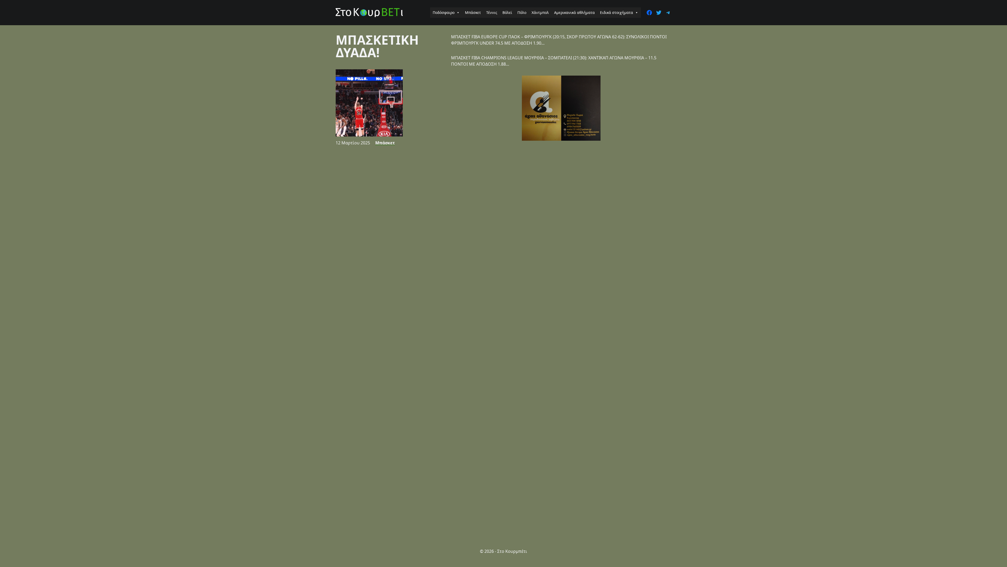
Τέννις (491, 12)
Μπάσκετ (473, 12)
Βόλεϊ (507, 12)
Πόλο (521, 12)
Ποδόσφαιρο (443, 12)
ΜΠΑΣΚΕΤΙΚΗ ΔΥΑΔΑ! (377, 46)
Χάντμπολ (540, 12)
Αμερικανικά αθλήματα (574, 12)
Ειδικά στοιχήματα (616, 12)
